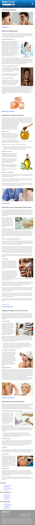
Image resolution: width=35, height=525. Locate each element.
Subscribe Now (22, 5)
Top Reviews (28, 513)
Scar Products (13, 5)
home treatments (26, 404)
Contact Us (28, 514)
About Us (25, 514)
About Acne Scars (7, 494)
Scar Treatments (6, 486)
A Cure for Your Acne (7, 306)
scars (7, 35)
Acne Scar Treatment (7, 503)
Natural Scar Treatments (8, 111)
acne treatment (8, 323)
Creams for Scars (7, 487)
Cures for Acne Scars (7, 507)
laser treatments (19, 298)
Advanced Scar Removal (8, 397)
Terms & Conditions (22, 515)
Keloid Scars (5, 27)
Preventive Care (6, 203)
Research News (8, 5)
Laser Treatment (6, 489)
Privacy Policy (28, 515)
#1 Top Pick (17, 5)
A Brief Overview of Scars (8, 485)
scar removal (10, 122)
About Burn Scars (7, 495)
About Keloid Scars (7, 496)
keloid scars (24, 248)
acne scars (7, 316)
